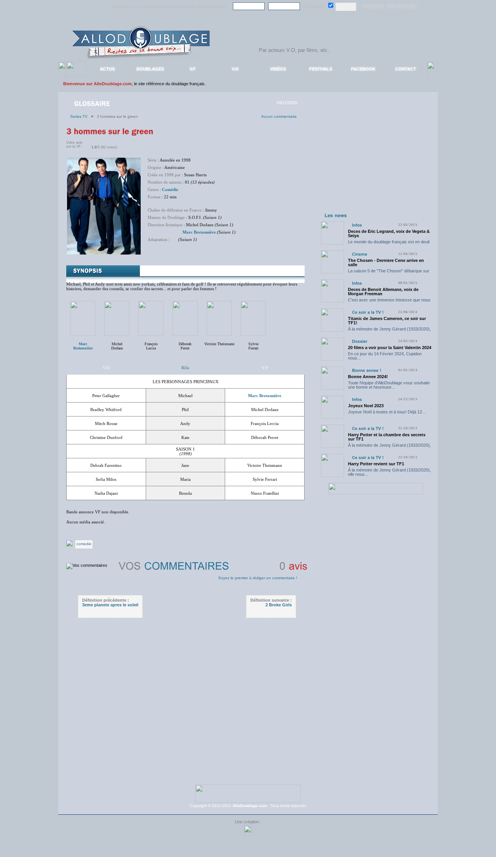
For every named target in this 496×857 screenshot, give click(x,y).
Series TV (80, 116)
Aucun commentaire (279, 116)
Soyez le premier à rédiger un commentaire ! (257, 578)
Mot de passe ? (402, 7)
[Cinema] (359, 254)
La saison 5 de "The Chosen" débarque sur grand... (388, 272)
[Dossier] (359, 341)
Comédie (170, 189)
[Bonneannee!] (366, 370)
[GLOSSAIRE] (93, 103)
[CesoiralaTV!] (368, 312)
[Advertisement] (375, 162)
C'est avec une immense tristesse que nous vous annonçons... (389, 302)
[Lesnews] (336, 215)
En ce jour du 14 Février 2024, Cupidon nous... (385, 355)
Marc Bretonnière (199, 232)
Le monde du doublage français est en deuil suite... (388, 243)
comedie (83, 544)
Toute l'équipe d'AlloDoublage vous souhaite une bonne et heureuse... (389, 384)
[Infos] (357, 225)
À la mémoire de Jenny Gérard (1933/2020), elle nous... (389, 331)
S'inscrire (373, 7)
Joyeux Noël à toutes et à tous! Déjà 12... (386, 412)
